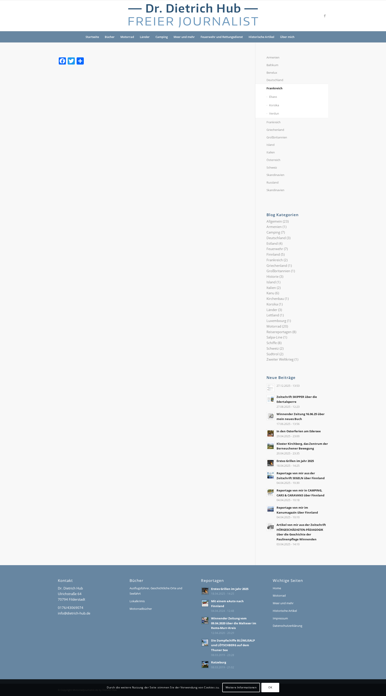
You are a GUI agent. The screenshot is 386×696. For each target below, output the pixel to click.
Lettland (272, 315)
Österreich (273, 160)
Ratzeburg (218, 662)
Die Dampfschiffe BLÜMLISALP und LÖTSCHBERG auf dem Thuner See (233, 645)
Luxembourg (276, 320)
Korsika (274, 105)
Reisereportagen (279, 332)
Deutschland (274, 80)
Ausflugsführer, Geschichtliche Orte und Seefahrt (156, 591)
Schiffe (271, 343)
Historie (272, 276)
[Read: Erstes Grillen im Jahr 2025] (270, 463)
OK (270, 687)
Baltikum (272, 65)
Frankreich (274, 88)
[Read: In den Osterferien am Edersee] (270, 433)
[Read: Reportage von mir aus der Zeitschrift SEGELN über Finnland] (270, 475)
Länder (145, 37)
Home (277, 588)
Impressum (280, 618)
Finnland (273, 254)
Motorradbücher (141, 609)
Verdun (274, 113)
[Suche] (300, 36)
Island (270, 145)
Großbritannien (276, 137)
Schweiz (271, 167)
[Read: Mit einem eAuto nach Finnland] (205, 603)
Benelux (271, 73)
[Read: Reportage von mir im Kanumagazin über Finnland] (270, 510)
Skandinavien (275, 175)
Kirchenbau (275, 298)
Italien (270, 152)
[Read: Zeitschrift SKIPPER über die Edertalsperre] (270, 399)
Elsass (273, 97)
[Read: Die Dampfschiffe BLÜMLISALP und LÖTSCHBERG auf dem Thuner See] (205, 643)
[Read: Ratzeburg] (205, 664)
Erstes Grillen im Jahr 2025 (295, 461)
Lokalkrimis (137, 601)
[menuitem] (300, 36)
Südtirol (272, 354)
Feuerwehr (274, 249)
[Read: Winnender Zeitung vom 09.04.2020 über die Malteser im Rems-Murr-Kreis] (205, 621)
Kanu (270, 293)
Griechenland (275, 130)
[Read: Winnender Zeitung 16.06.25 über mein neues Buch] (270, 416)
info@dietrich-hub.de (74, 613)
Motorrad (127, 37)
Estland (272, 243)
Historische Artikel (261, 37)
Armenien (272, 57)
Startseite (92, 37)
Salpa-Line (274, 337)
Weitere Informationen (241, 687)
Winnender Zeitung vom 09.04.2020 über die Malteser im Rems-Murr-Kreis (233, 623)
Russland (272, 182)
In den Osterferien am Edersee (299, 431)
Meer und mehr (184, 37)
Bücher (110, 37)
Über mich (287, 37)
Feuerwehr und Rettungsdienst (222, 37)
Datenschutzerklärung (287, 626)
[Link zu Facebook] (324, 15)
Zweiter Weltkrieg (280, 359)
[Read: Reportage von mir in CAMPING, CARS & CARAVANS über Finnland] (270, 493)
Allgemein (274, 221)
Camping (161, 37)
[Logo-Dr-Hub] (193, 15)
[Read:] (270, 388)
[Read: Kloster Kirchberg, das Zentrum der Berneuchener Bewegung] (270, 446)
